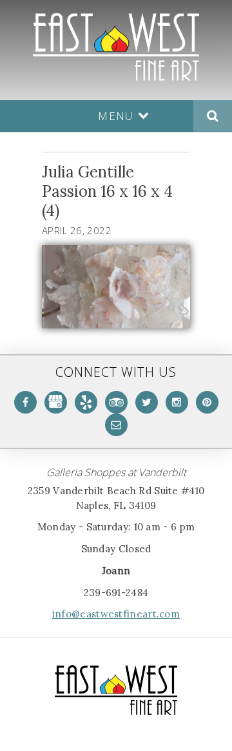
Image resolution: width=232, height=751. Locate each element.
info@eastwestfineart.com (116, 614)
